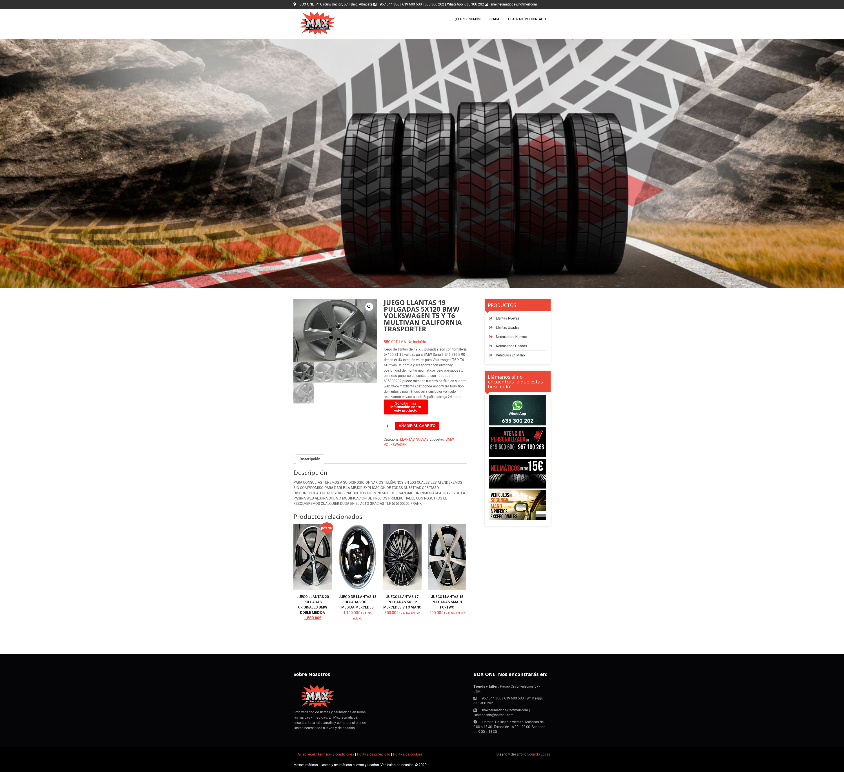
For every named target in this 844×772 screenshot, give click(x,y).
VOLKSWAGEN (395, 445)
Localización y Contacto (527, 19)
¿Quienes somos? (468, 19)
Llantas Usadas (508, 327)
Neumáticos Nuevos (511, 337)
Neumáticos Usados (511, 346)
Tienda (494, 19)
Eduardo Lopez (539, 754)
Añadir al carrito (417, 426)
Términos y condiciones (336, 754)
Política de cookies (408, 754)
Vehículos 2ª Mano (510, 355)
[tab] (310, 459)
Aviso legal (306, 754)
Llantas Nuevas (508, 318)
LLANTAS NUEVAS (414, 439)
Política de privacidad (373, 754)
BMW (450, 439)
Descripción (310, 459)
